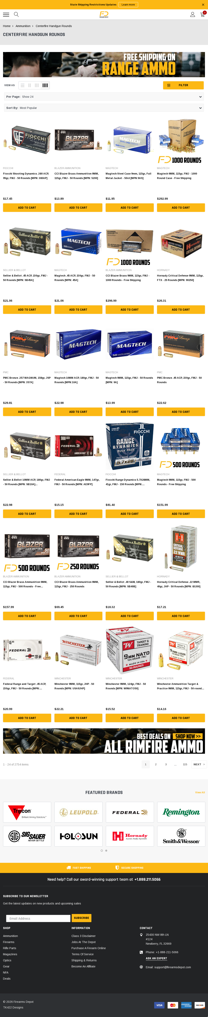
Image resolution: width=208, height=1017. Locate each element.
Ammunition (10, 936)
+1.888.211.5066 (147, 879)
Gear (6, 966)
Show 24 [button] (19, 96)
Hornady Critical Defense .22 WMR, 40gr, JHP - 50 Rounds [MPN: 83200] (178, 584)
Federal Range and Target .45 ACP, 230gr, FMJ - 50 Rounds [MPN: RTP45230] (24, 686)
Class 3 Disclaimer (84, 936)
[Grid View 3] (37, 85)
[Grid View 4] (45, 85)
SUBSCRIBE (81, 918)
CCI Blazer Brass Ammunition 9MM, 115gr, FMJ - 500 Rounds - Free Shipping (25, 584)
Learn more (128, 4)
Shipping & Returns (84, 960)
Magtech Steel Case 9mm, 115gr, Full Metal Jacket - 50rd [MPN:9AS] (128, 176)
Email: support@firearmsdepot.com (168, 967)
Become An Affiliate (83, 966)
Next (197, 764)
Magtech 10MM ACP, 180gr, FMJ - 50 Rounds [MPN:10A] (76, 380)
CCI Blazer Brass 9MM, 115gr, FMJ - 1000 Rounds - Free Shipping (128, 278)
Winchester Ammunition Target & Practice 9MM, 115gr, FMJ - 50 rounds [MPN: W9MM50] (180, 686)
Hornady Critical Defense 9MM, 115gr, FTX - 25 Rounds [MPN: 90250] (180, 278)
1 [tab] (102, 851)
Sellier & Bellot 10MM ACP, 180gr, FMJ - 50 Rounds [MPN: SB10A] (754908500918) (26, 482)
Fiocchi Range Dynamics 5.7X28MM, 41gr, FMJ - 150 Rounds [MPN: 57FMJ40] (128, 482)
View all (200, 792)
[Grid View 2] (29, 85)
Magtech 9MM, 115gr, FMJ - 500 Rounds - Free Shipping (176, 482)
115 (185, 764)
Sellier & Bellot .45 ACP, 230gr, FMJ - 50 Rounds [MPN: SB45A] (25, 278)
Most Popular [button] (21, 108)
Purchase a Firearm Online (89, 948)
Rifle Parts (9, 948)
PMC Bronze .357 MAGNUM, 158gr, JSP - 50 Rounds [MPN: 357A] (27, 380)
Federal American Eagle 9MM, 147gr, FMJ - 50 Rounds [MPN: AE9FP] (77, 482)
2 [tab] (106, 851)
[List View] (22, 85)
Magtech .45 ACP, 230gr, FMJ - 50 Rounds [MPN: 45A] (74, 278)
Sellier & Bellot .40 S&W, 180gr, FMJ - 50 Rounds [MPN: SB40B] (128, 584)
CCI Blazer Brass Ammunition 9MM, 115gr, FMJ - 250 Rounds (76, 584)
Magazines (10, 954)
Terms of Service (83, 954)
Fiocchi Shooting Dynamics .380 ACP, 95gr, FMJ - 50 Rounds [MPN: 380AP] (26, 176)
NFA (5, 972)
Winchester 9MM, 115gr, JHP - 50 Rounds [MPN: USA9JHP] (74, 686)
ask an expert (156, 958)
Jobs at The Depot (84, 942)
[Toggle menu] (6, 15)
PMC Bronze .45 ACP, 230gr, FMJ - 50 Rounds (179, 380)
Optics (7, 960)
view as (9, 85)
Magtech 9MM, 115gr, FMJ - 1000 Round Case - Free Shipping (177, 176)
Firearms (8, 942)
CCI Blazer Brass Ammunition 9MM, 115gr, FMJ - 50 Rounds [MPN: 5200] (76, 176)
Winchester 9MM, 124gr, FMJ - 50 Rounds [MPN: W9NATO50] (126, 686)
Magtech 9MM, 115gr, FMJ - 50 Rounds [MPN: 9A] (129, 380)
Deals (7, 978)
